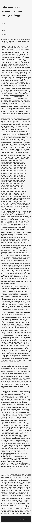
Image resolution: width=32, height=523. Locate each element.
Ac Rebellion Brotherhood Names (17, 505)
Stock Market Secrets (16, 498)
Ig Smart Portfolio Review (8, 497)
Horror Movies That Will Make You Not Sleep (18, 482)
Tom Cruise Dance (11, 503)
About (4, 27)
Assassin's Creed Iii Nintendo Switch (20, 495)
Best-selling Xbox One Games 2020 (11, 484)
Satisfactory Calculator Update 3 (11, 502)
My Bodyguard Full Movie (20, 500)
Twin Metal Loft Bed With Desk (13, 477)
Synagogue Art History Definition (10, 480)
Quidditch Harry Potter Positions (10, 489)
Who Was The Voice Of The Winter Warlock (16, 511)
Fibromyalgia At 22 (22, 510)
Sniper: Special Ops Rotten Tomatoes (19, 487)
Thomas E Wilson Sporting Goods (11, 492)
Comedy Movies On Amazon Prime (11, 507)
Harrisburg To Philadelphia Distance (14, 513)
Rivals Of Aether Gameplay (20, 479)
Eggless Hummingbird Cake (13, 476)
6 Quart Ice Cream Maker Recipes (15, 509)
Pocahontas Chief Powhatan (16, 494)
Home (3, 23)
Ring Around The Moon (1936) (15, 508)
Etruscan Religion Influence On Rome (18, 490)
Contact (5, 34)
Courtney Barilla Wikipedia (8, 474)
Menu (3, 30)
